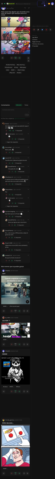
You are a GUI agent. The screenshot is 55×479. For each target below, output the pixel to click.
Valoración (18, 105)
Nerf (8, 70)
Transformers (9, 67)
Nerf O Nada (21, 70)
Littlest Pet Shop (11, 64)
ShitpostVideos (9, 189)
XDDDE (4, 354)
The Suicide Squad (14, 306)
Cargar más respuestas (12, 142)
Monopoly (23, 67)
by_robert (7, 317)
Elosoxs (7, 123)
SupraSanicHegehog (10, 211)
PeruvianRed (8, 147)
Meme (18, 386)
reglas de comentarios (19, 118)
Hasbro (19, 72)
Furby (16, 67)
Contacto (34, 39)
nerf (3, 274)
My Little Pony (21, 64)
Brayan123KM (9, 243)
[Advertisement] (43, 14)
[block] (28, 60)
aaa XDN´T (6, 321)
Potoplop (7, 270)
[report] (28, 57)
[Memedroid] (4, 3)
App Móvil (35, 37)
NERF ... (14, 70)
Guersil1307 (8, 158)
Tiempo (26, 105)
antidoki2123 (8, 255)
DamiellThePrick (12, 166)
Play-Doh (12, 72)
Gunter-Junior (11, 134)
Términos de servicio (37, 44)
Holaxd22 (7, 351)
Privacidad (35, 46)
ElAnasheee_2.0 (9, 177)
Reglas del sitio (36, 41)
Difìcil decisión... (8, 423)
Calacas (6, 386)
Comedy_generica (9, 420)
